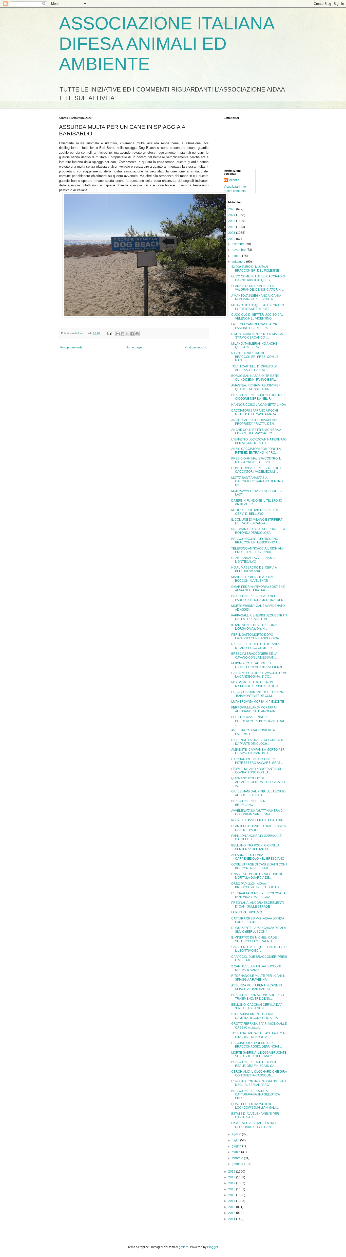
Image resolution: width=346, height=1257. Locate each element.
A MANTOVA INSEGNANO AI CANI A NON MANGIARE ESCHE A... (256, 297)
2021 (232, 233)
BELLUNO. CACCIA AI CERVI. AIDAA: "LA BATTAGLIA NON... (257, 1006)
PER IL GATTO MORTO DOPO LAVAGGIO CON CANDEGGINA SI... (257, 636)
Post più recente (71, 347)
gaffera (183, 1247)
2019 (232, 1171)
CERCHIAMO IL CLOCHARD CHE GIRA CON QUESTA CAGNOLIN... (259, 1073)
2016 (232, 1189)
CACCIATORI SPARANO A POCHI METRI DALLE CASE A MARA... (254, 412)
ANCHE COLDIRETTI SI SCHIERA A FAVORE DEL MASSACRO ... (256, 431)
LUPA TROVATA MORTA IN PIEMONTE (257, 701)
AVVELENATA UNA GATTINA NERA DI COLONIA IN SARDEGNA (257, 812)
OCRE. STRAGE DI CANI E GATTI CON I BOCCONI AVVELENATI (259, 866)
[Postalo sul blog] (122, 333)
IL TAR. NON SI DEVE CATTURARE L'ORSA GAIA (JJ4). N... (256, 626)
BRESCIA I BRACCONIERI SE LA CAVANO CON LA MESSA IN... (254, 655)
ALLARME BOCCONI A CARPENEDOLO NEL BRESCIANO (257, 856)
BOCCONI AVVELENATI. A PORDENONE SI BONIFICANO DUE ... (258, 720)
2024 (232, 215)
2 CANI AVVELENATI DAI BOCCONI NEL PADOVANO (256, 968)
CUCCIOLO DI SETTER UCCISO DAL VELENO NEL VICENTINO (257, 316)
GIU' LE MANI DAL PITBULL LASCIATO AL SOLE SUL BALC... (258, 793)
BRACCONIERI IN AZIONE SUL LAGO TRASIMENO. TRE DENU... (257, 996)
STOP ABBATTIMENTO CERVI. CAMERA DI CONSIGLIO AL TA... (255, 1015)
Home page (134, 347)
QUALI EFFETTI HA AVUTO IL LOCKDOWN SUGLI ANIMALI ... (255, 1105)
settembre (239, 261)
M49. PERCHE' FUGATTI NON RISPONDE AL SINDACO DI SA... (256, 684)
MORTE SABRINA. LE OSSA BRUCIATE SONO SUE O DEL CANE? (258, 1054)
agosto (237, 1134)
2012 (232, 1213)
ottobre (237, 256)
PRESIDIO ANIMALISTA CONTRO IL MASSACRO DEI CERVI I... (256, 460)
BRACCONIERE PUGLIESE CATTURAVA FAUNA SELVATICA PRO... (255, 1094)
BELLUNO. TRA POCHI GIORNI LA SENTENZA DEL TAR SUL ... (255, 847)
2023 (232, 221)
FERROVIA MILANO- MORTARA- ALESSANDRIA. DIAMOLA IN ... (254, 709)
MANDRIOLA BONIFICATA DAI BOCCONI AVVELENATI (252, 578)
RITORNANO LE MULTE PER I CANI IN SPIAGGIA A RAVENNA (258, 977)
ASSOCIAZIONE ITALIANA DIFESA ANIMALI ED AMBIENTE (166, 43)
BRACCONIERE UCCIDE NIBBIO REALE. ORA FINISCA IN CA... (254, 1063)
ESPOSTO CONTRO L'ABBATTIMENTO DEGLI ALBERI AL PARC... (258, 1083)
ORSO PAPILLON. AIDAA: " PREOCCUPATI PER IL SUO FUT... (257, 885)
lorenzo (234, 180)
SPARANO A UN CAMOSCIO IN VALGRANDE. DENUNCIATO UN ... (257, 287)
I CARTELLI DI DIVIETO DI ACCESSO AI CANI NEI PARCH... (258, 827)
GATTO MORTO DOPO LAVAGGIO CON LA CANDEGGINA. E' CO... (258, 674)
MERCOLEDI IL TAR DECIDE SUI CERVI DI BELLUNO (254, 511)
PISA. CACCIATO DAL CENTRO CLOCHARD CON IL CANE (253, 1124)
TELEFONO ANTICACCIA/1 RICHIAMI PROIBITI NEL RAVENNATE (257, 550)
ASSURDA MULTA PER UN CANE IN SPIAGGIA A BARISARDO (256, 987)
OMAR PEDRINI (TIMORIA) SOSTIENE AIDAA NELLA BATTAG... (258, 588)
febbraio (238, 1158)
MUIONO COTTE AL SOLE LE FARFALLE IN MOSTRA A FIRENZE (257, 665)
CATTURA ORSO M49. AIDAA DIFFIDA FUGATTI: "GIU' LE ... (257, 920)
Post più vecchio (196, 347)
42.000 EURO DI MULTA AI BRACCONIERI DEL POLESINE (255, 268)
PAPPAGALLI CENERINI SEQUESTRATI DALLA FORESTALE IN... (259, 617)
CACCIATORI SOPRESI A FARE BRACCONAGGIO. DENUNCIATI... (256, 1044)
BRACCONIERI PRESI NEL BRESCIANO (250, 802)
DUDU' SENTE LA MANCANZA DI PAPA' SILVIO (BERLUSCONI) (258, 929)
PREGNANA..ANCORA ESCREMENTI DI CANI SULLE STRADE (257, 904)
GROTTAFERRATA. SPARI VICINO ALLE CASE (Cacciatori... (259, 1025)
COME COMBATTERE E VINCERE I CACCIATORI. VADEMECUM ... (256, 469)
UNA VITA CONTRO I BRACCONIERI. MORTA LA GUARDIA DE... (257, 875)
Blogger (212, 1247)
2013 (232, 1207)
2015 (232, 1195)
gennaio (238, 1164)
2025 (232, 209)
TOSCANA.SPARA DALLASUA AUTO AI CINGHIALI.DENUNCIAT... (258, 1035)
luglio (236, 1140)
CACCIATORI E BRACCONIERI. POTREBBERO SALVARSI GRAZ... (257, 761)
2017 (232, 1183)
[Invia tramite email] (117, 333)
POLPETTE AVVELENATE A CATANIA (257, 820)
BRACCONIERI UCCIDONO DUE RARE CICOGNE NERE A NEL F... (259, 396)
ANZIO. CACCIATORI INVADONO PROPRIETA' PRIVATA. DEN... (254, 422)
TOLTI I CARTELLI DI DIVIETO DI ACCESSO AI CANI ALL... (254, 368)
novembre (239, 250)
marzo (236, 1152)
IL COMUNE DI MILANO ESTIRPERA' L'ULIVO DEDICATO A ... (257, 521)
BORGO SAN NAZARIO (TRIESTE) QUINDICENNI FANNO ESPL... (255, 377)
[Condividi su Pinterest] (137, 333)
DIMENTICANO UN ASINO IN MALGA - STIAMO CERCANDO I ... (257, 335)
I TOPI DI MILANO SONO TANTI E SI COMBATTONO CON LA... (256, 770)
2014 (232, 1201)
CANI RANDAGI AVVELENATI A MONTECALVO (252, 559)
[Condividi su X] (127, 333)
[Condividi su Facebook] (132, 333)
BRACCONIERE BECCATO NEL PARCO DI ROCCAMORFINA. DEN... (258, 597)
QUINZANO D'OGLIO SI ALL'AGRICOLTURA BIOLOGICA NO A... (258, 781)
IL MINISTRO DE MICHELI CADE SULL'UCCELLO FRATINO (254, 939)
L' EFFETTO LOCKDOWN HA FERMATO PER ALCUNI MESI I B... (258, 441)
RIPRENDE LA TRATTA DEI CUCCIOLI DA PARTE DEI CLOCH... (257, 741)
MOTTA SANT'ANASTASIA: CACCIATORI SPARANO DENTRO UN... (257, 481)
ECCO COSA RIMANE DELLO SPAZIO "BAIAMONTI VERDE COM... (257, 693)
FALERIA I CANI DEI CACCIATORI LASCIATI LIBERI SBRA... (254, 326)
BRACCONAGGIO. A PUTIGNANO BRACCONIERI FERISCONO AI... (256, 540)
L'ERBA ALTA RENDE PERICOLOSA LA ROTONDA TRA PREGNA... (258, 895)
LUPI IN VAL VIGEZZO (246, 912)
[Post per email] (109, 333)
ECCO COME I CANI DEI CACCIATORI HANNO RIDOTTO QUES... (258, 278)
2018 (232, 1177)
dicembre (238, 244)
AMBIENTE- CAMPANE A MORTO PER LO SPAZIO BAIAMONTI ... (258, 751)
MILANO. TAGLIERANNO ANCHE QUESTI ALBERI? (254, 345)
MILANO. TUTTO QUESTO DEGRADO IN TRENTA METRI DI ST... (257, 307)
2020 (232, 239)
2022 (232, 227)
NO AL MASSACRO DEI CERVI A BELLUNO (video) (254, 569)
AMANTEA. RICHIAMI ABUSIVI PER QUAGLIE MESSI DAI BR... (256, 387)
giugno (237, 1146)
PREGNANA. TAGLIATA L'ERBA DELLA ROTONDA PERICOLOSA (258, 531)
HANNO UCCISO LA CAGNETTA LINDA (258, 404)
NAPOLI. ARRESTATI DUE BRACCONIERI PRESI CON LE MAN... (254, 356)
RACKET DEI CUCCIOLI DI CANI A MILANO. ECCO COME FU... (255, 645)
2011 (232, 1219)
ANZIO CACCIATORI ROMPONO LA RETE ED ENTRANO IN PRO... (256, 450)
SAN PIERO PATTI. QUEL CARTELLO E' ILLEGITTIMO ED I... (258, 948)
